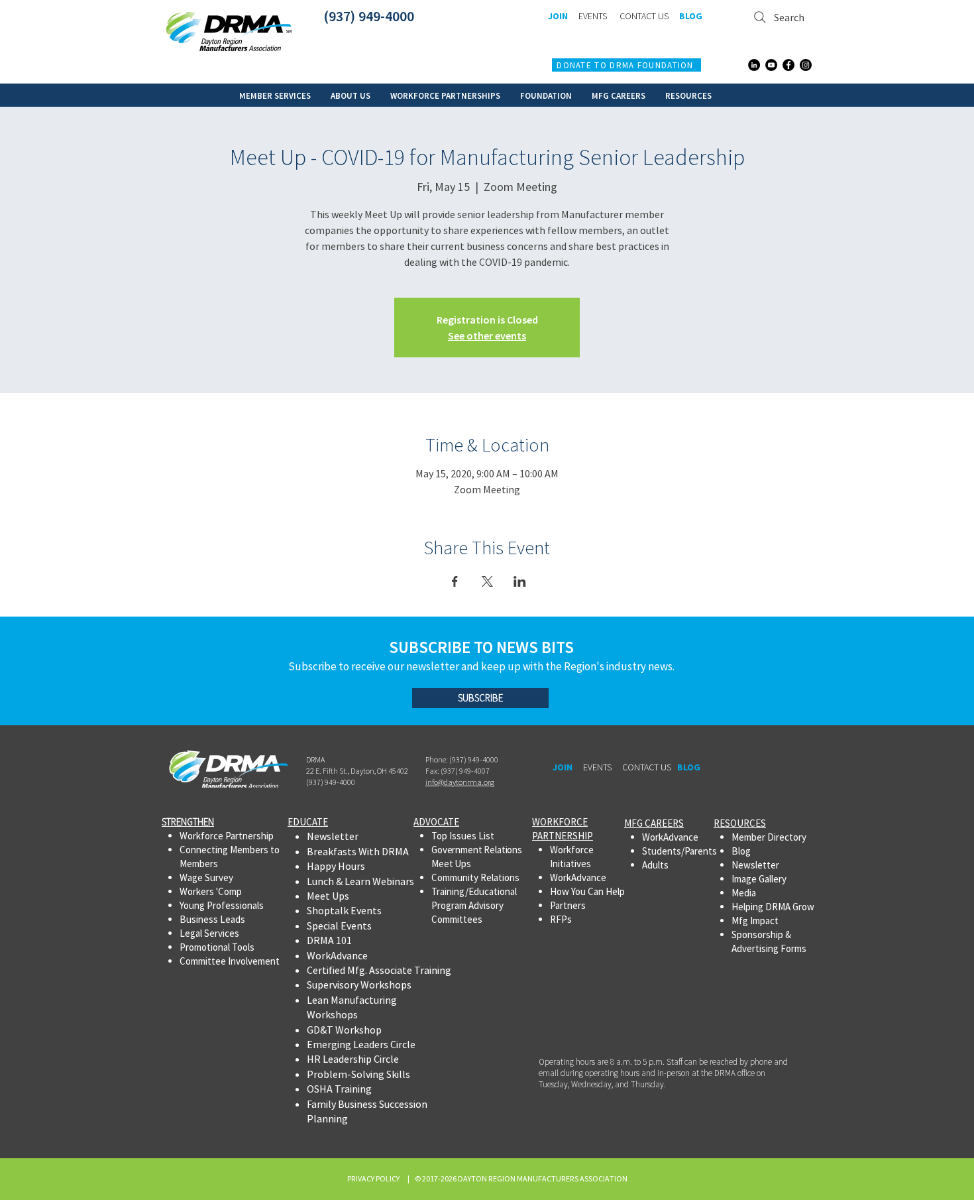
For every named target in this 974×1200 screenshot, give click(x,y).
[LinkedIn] (754, 65)
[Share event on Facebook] (455, 581)
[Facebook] (788, 65)
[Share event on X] (487, 581)
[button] (275, 95)
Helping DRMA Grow (772, 906)
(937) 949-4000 (368, 16)
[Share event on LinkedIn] (520, 581)
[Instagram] (806, 65)
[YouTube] (771, 65)
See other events (487, 335)
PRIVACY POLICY (374, 1178)
